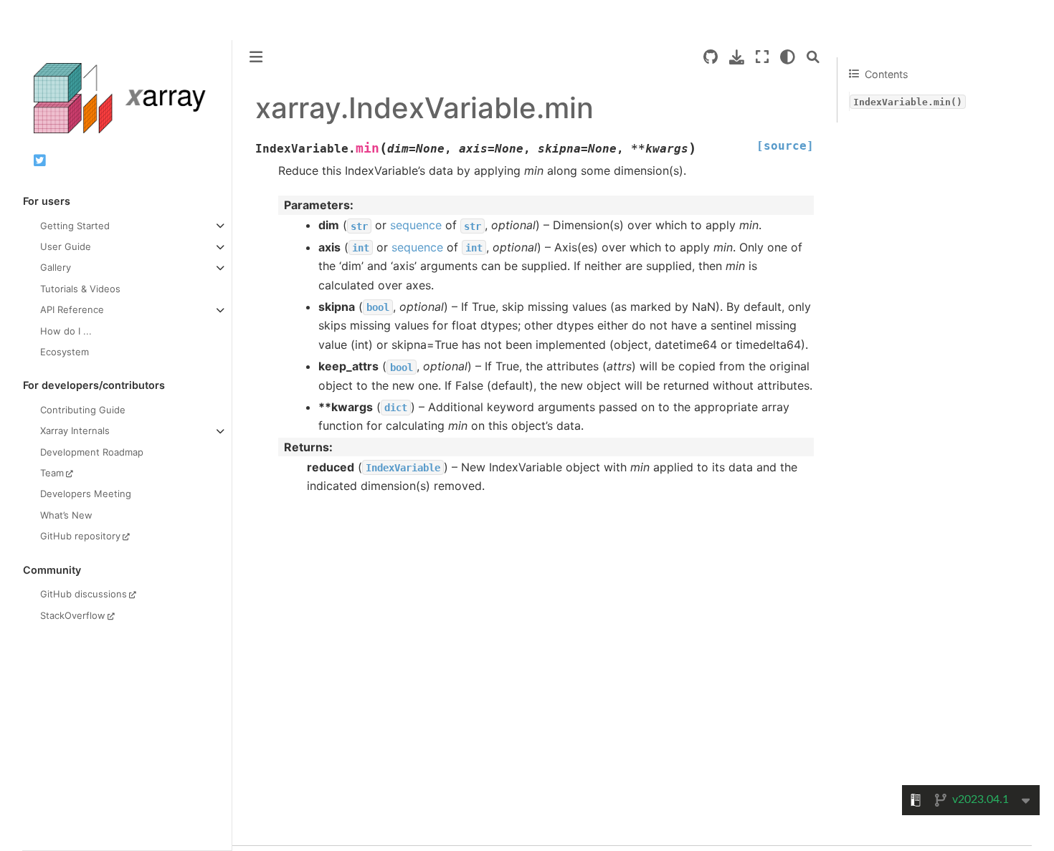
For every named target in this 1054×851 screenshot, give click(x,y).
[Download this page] (736, 57)
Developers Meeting (85, 493)
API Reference (72, 309)
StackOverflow (72, 614)
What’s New (66, 514)
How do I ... (66, 330)
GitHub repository (80, 536)
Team (52, 473)
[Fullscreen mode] (762, 57)
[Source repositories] (710, 57)
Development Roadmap (91, 451)
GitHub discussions (83, 594)
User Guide (65, 246)
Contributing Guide (82, 409)
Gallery (55, 267)
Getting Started (75, 225)
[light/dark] (787, 57)
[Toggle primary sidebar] (256, 57)
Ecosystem (64, 351)
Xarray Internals (75, 430)
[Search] (813, 57)
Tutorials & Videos (80, 288)
